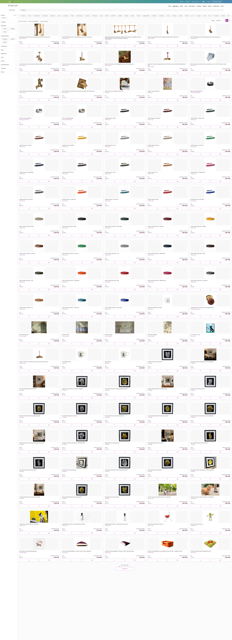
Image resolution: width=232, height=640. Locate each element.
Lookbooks (198, 6)
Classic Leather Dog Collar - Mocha (198, 253)
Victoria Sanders (22, 336)
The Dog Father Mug (66, 361)
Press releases (192, 6)
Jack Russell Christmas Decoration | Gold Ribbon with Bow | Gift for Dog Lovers (35, 64)
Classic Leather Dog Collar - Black (69, 226)
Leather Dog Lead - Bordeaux (154, 118)
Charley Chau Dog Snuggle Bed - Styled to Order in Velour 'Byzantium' (76, 551)
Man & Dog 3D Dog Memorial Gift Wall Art (28, 388)
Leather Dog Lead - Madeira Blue (26, 172)
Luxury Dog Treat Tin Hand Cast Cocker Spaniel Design (202, 307)
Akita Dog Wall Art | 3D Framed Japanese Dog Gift (29, 415)
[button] (10, 1)
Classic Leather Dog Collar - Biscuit (26, 226)
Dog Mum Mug (108, 361)
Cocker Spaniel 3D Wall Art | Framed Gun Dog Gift (158, 415)
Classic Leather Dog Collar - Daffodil (198, 226)
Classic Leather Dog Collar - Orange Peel (70, 280)
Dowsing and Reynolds (195, 92)
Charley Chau (108, 119)
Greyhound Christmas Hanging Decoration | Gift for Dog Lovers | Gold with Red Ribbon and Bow (167, 65)
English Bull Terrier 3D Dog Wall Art (112, 442)
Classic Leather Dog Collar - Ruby (112, 280)
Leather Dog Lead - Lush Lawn (197, 145)
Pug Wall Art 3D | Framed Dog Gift (155, 361)
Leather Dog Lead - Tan (153, 172)
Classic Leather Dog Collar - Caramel (27, 253)
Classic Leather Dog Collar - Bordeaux (156, 226)
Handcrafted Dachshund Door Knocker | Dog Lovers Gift (31, 91)
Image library (175, 6)
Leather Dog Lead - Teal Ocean (111, 199)
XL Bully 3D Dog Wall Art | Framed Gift (155, 442)
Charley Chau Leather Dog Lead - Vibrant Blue (29, 524)
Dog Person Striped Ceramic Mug (155, 307)
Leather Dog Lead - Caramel (25, 145)
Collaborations (216, 6)
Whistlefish (150, 92)
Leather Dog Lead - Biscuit (153, 145)
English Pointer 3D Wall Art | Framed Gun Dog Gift (72, 388)
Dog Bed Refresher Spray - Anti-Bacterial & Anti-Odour (73, 524)
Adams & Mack (22, 38)
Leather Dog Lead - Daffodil (68, 145)
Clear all (15, 15)
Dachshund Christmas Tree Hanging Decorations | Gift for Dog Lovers (119, 64)
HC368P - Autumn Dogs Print (153, 91)
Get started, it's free (217, 1)
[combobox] (220, 20)
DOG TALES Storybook (23, 334)
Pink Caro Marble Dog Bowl (67, 118)
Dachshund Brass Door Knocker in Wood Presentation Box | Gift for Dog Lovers (78, 91)
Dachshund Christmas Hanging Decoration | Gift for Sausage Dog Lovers (77, 64)
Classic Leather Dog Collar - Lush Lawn (70, 253)
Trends (185, 6)
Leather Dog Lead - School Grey (26, 199)
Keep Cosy (64, 363)
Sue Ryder (107, 92)
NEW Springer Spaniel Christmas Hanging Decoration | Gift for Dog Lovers (34, 37)
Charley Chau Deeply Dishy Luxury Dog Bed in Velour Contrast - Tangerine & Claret (165, 551)
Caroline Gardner (23, 552)
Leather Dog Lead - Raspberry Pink (198, 172)
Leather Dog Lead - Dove (110, 145)
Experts (209, 6)
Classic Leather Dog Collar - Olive (26, 280)
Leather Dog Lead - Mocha (67, 172)
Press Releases (35, 21)
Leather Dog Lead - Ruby (153, 199)
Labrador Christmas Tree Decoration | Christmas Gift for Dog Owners (33, 361)
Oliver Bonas (150, 309)
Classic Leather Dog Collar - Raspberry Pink (157, 280)
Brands (181, 6)
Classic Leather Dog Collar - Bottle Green (113, 226)
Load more (124, 568)
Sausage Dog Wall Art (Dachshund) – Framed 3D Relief (202, 361)
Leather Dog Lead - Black (110, 118)
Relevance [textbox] (218, 20)
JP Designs (150, 363)
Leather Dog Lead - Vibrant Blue (197, 199)
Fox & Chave (193, 65)
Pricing (193, 1)
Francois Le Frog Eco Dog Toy (197, 524)
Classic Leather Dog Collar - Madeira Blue (156, 253)
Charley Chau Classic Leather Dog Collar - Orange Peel (202, 497)
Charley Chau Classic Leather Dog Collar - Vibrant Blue (159, 497)
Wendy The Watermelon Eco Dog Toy (155, 524)
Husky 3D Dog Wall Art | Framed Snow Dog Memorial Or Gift (31, 442)
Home (169, 6)
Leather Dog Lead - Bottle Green (197, 118)
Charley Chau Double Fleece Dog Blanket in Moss (201, 551)
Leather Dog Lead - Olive (110, 172)
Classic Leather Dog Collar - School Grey (199, 280)
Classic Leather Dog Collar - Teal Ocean (70, 307)
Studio (222, 6)
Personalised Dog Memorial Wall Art (69, 415)
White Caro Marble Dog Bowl (25, 118)
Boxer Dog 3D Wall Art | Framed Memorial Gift (114, 415)
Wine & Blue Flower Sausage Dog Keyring (27, 551)
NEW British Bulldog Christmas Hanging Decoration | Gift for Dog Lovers (77, 37)
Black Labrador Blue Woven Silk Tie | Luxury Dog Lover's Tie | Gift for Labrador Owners (208, 64)
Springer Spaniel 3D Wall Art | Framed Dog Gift (157, 388)
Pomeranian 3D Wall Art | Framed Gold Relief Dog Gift (116, 388)
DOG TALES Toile (65, 334)
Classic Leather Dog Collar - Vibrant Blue (113, 307)
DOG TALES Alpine (108, 334)
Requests (205, 6)
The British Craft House (195, 309)
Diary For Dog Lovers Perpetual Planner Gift (114, 91)
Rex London (193, 336)
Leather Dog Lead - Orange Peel (69, 199)
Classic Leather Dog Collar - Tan (26, 307)
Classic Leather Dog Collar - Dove (112, 253)
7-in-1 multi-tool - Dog (195, 334)
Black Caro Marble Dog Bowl (196, 91)
